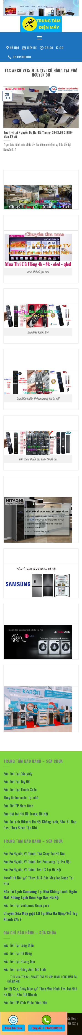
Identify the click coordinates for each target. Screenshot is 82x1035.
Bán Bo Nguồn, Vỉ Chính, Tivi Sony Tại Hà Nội (34, 853)
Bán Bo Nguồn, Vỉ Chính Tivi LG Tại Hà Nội (32, 869)
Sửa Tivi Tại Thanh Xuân (20, 789)
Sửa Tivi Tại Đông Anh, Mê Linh (24, 969)
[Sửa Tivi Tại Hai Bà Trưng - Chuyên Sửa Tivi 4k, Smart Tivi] (41, 24)
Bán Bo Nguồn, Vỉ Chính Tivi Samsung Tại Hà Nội (36, 861)
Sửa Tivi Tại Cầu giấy (17, 773)
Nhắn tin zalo (13, 1028)
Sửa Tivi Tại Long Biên (18, 945)
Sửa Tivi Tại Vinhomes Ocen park (26, 905)
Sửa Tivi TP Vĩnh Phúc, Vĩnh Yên (25, 1002)
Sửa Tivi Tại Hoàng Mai (19, 961)
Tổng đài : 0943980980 (46, 1028)
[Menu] (39, 37)
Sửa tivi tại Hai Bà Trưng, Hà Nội (26, 814)
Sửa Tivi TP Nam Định (18, 806)
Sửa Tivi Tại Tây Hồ (16, 781)
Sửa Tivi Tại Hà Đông (17, 953)
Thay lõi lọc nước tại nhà (20, 797)
